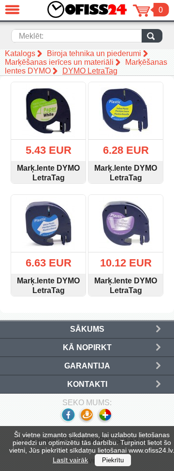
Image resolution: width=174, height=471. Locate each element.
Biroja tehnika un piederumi (94, 53)
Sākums (87, 329)
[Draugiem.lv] (86, 421)
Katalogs (20, 53)
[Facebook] (67, 421)
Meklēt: (31, 36)
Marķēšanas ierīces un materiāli (59, 62)
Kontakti (87, 384)
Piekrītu (113, 460)
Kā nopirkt (87, 347)
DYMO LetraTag (89, 71)
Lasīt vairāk (70, 460)
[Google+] (106, 421)
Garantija (87, 366)
